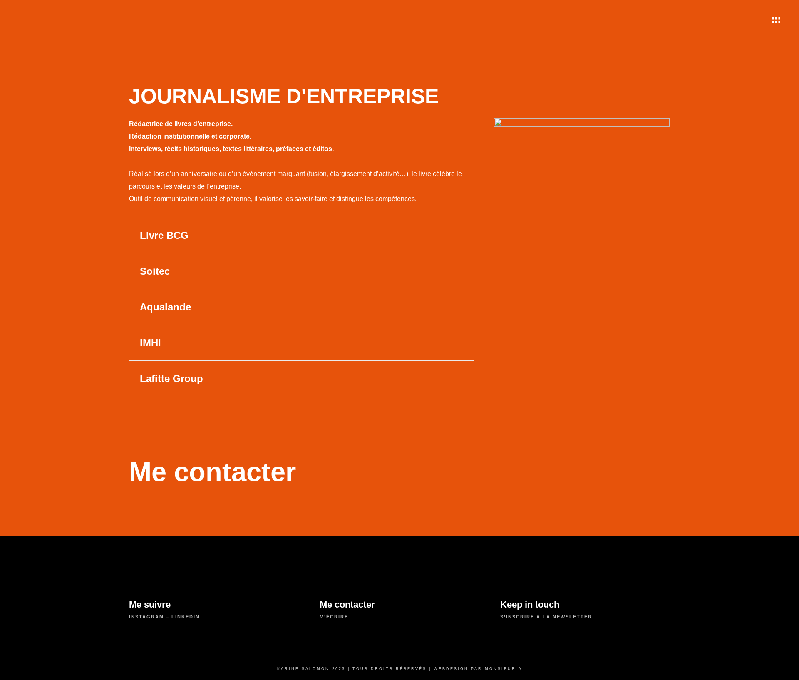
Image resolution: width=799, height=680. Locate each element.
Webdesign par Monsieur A (478, 669)
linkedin (185, 616)
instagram (146, 616)
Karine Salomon (303, 669)
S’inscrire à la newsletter (546, 616)
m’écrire (334, 616)
